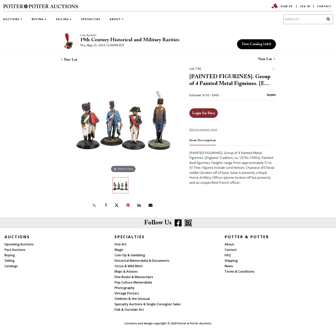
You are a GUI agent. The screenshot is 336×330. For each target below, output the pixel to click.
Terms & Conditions (240, 271)
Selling (9, 260)
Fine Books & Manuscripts (134, 277)
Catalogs (11, 266)
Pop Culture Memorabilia (133, 282)
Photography (125, 288)
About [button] (116, 19)
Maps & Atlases (126, 271)
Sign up (287, 6)
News (229, 266)
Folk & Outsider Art (129, 309)
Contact (324, 6)
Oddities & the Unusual (132, 299)
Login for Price (203, 113)
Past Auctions (14, 250)
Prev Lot (70, 60)
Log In (305, 6)
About (229, 244)
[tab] (202, 142)
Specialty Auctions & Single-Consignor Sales (148, 304)
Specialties (90, 19)
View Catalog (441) (256, 44)
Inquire (271, 94)
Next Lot (265, 59)
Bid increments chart (203, 129)
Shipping (231, 260)
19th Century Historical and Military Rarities (129, 40)
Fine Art (121, 244)
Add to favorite (273, 69)
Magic (119, 250)
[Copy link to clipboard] (94, 205)
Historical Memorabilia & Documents (142, 260)
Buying (9, 255)
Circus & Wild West (129, 266)
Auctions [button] (12, 19)
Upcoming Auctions (19, 244)
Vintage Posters (127, 293)
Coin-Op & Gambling (130, 255)
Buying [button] (38, 19)
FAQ (228, 255)
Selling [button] (63, 19)
